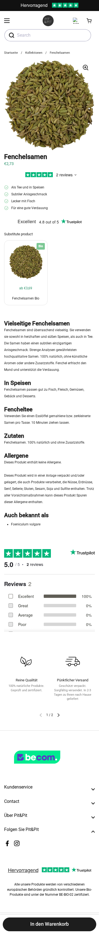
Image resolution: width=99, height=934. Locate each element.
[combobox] (47, 35)
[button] (89, 20)
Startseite (11, 53)
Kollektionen (33, 53)
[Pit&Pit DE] (48, 20)
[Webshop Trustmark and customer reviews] (48, 766)
